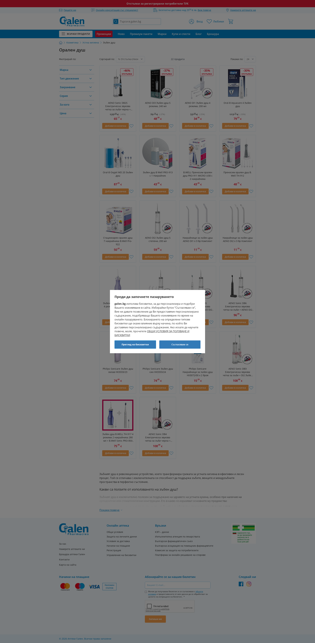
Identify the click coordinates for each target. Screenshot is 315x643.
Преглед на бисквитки (135, 344)
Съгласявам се (179, 344)
